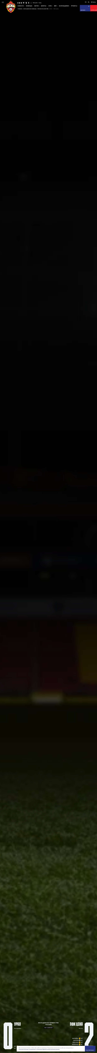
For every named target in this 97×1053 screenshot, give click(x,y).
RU (85, 2)
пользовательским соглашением (27, 1049)
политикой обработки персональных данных (48, 1049)
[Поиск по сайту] (88, 2)
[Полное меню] (3, 2)
